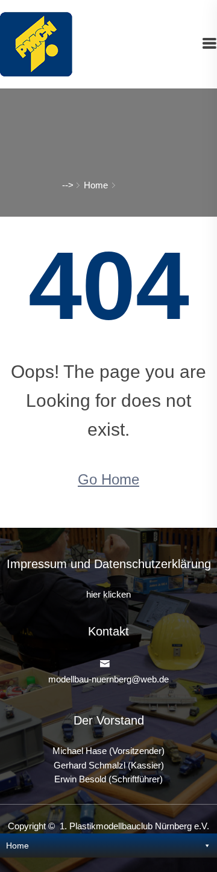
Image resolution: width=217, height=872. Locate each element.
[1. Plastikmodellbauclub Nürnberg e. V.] (36, 43)
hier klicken (108, 594)
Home (96, 185)
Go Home (108, 479)
